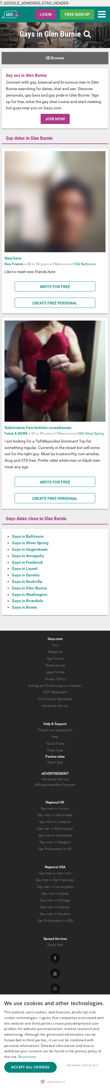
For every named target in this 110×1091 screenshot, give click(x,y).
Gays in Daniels (25, 575)
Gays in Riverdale (27, 600)
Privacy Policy (55, 679)
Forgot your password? (55, 730)
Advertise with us (55, 706)
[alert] (55, 1042)
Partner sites (55, 757)
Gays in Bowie (24, 607)
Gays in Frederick (27, 562)
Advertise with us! (55, 779)
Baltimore (88, 264)
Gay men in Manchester (55, 815)
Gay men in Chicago (55, 900)
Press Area (55, 750)
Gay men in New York (55, 873)
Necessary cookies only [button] (83, 1065)
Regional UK (55, 802)
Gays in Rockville (27, 581)
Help (55, 737)
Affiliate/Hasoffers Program (55, 785)
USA (77, 264)
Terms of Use (55, 665)
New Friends (14, 264)
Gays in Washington (29, 594)
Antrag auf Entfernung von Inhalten (55, 686)
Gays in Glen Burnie (29, 588)
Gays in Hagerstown (30, 549)
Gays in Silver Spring (30, 543)
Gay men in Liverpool (55, 822)
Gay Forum (55, 659)
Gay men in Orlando (55, 907)
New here (13, 258)
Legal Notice (55, 672)
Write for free (55, 286)
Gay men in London (55, 809)
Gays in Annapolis (28, 556)
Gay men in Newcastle (55, 835)
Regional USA (55, 867)
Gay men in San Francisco (55, 880)
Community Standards (55, 699)
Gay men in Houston (55, 914)
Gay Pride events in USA (55, 921)
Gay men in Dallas (55, 894)
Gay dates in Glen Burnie (29, 138)
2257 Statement (55, 692)
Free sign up (77, 14)
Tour (55, 645)
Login (46, 14)
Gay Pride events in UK (55, 849)
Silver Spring (94, 433)
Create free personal (55, 303)
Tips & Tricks (55, 744)
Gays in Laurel (25, 568)
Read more (27, 1056)
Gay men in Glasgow (55, 842)
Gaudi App (55, 762)
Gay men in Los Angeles (55, 887)
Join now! (55, 119)
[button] (55, 1082)
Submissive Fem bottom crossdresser (38, 427)
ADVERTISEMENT (55, 774)
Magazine (55, 652)
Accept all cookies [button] (30, 1067)
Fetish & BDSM (16, 433)
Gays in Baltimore (28, 536)
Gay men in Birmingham (55, 829)
